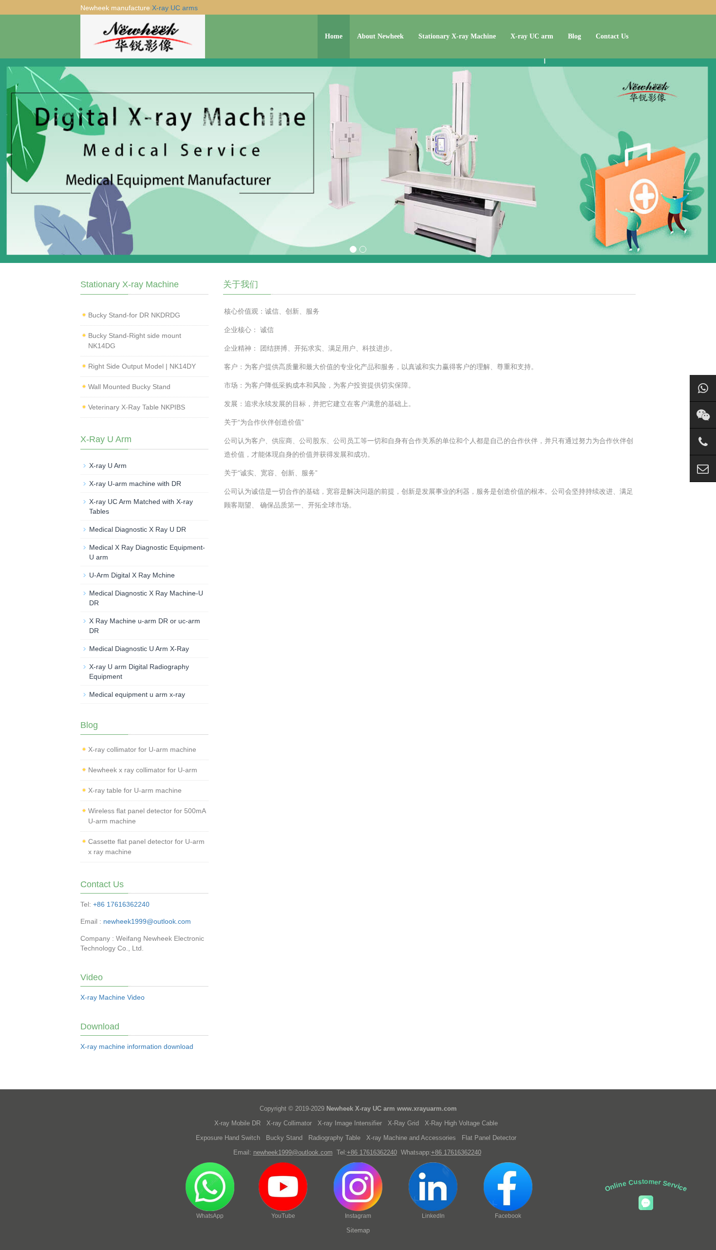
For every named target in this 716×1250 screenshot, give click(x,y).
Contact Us (612, 36)
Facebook (508, 1216)
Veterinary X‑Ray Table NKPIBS (136, 407)
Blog (574, 36)
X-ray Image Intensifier (350, 1123)
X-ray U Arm (108, 465)
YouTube (283, 1216)
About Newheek (380, 36)
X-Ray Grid (403, 1123)
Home (333, 36)
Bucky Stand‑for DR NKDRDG (134, 315)
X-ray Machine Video (112, 997)
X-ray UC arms (175, 8)
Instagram (358, 1216)
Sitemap (358, 1230)
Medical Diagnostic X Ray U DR (137, 529)
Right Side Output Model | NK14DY (142, 366)
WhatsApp (210, 1216)
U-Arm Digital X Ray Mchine (132, 575)
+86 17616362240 (121, 904)
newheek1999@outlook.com (147, 921)
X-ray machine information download (136, 1046)
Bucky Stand (284, 1137)
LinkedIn (433, 1216)
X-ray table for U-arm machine (135, 790)
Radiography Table (334, 1137)
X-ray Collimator (289, 1123)
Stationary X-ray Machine (457, 36)
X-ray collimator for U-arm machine (142, 749)
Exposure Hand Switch (228, 1137)
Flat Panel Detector (489, 1137)
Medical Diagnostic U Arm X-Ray (139, 649)
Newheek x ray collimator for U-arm (142, 770)
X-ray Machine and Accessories (411, 1137)
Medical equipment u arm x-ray (137, 694)
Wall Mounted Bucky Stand (129, 387)
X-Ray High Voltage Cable (461, 1123)
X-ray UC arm (531, 36)
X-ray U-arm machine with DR (135, 483)
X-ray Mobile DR (237, 1123)
